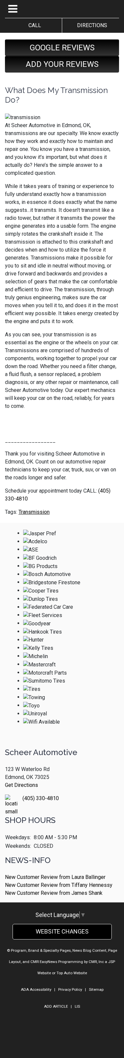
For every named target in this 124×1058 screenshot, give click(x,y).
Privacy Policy (70, 989)
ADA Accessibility (36, 989)
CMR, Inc (96, 961)
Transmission (34, 512)
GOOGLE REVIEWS (62, 47)
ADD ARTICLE (56, 1006)
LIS (77, 1006)
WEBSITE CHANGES (62, 931)
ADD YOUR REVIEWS (62, 64)
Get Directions (21, 785)
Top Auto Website (72, 973)
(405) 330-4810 (40, 798)
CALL (33, 25)
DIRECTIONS (90, 25)
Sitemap (96, 989)
